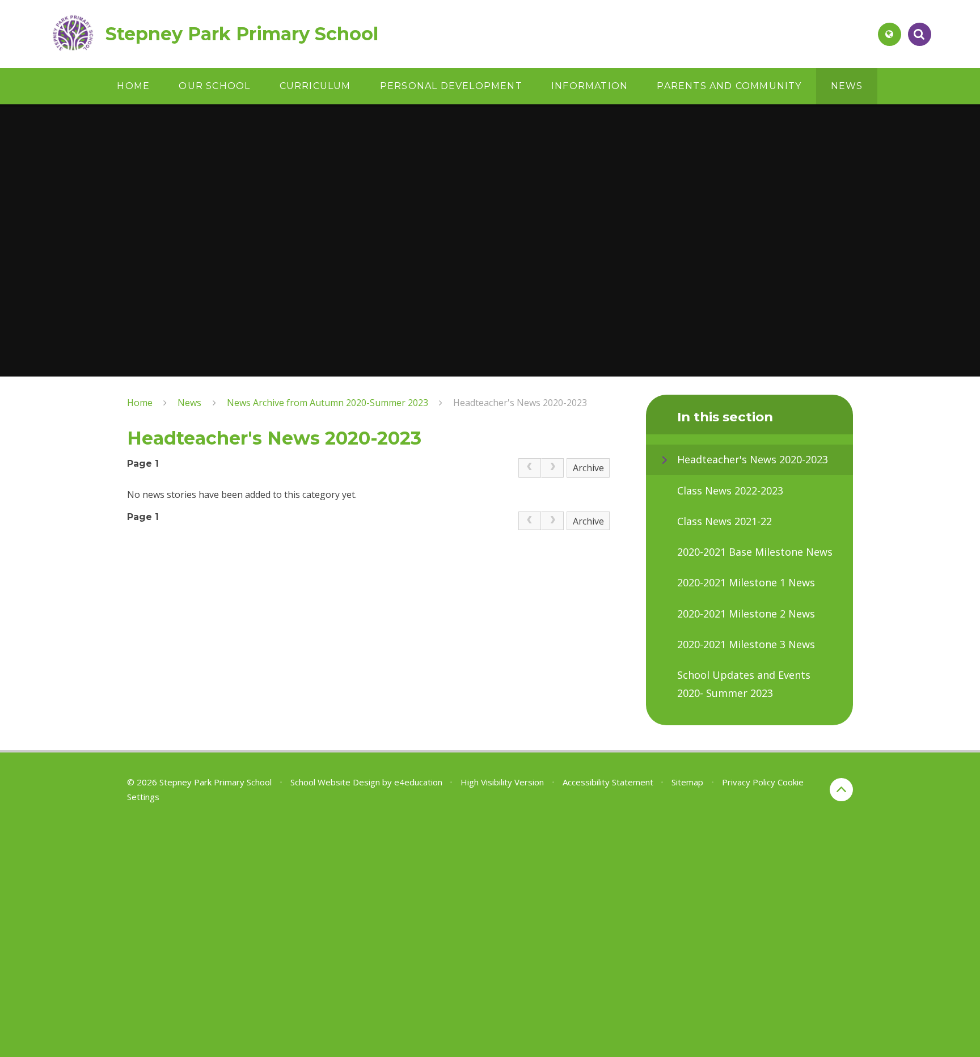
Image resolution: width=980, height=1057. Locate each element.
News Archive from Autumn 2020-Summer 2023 (327, 402)
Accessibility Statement (608, 782)
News (189, 402)
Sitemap (687, 782)
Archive (588, 468)
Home (140, 402)
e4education (418, 782)
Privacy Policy (748, 782)
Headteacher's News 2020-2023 (520, 402)
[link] (529, 467)
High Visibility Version (502, 782)
